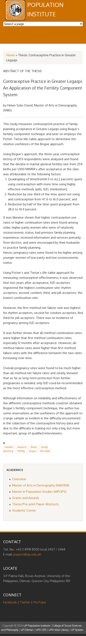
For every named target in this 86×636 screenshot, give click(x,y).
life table (45, 451)
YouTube (39, 602)
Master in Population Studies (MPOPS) (39, 492)
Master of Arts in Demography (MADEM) (40, 485)
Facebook (10, 602)
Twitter (25, 602)
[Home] (15, 19)
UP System (77, 629)
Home (10, 55)
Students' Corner (24, 510)
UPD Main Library (59, 629)
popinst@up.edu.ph (27, 554)
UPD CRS (41, 629)
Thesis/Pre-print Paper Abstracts (35, 504)
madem (9, 447)
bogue (32, 451)
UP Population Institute (37, 625)
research (22, 447)
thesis (33, 447)
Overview (19, 479)
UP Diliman (27, 629)
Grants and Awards (25, 498)
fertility (21, 451)
